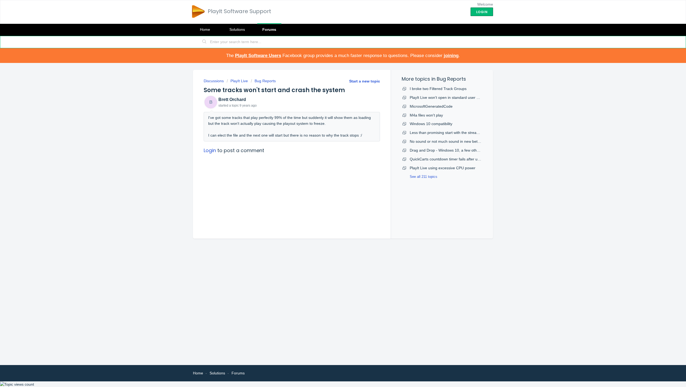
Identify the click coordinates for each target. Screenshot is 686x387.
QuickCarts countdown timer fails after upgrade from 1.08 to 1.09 (465, 159)
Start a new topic (364, 81)
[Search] (204, 42)
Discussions (214, 81)
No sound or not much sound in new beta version (451, 141)
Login (210, 150)
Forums (269, 29)
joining (451, 55)
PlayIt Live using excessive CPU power (442, 168)
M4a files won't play (426, 115)
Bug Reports (265, 81)
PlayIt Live (239, 81)
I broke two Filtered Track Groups (438, 89)
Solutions (237, 29)
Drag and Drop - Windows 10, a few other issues (451, 150)
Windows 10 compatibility (431, 124)
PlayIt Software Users (258, 55)
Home (205, 29)
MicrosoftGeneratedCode (431, 106)
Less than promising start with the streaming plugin (453, 132)
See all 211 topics (423, 177)
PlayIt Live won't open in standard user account (450, 97)
